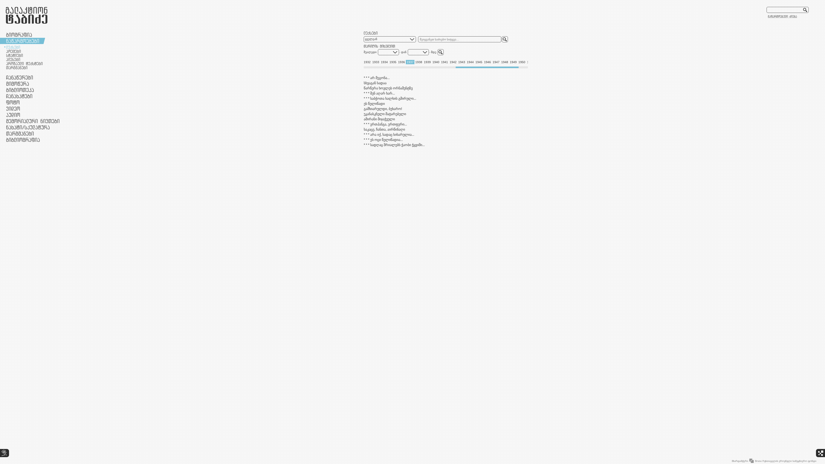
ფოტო (13, 102)
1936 (401, 62)
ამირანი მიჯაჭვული (379, 119)
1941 (444, 62)
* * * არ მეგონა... (377, 78)
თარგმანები (16, 67)
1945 (478, 62)
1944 (470, 62)
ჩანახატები (19, 96)
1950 (521, 62)
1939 (427, 62)
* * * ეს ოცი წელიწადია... (383, 140)
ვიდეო (13, 108)
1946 (487, 62)
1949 (513, 62)
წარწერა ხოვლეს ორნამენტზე (388, 88)
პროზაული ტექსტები (24, 63)
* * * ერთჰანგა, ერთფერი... (385, 124)
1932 (367, 62)
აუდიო (13, 115)
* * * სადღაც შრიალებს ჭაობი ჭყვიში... (394, 145)
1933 (375, 62)
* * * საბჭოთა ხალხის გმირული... (390, 98)
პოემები (13, 51)
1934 (384, 62)
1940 (435, 62)
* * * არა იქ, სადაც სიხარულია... (389, 134)
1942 (453, 62)
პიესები (13, 59)
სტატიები (14, 55)
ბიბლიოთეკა (20, 90)
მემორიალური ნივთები (32, 121)
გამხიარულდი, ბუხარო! (383, 109)
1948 (504, 62)
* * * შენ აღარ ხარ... (379, 93)
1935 (393, 62)
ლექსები (13, 47)
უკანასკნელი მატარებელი (385, 114)
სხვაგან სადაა (375, 83)
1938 (418, 62)
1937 (410, 62)
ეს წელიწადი (374, 103)
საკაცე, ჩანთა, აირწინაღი (384, 129)
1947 (496, 62)
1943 (461, 62)
